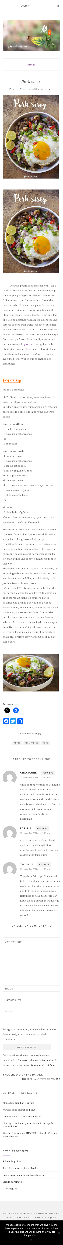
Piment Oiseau (11, 1133)
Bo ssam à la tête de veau (40, 1079)
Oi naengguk (10, 1188)
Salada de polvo (27, 1109)
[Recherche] (58, 6)
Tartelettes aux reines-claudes (20, 1168)
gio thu (28, 344)
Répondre (48, 773)
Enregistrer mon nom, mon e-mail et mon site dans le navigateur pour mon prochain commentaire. (30, 1034)
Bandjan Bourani (24, 1102)
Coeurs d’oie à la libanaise (23, 1074)
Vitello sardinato (12, 1181)
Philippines (31, 743)
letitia (47, 89)
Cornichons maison (29, 1116)
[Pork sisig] (31, 137)
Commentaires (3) (30, 733)
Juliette (7, 1116)
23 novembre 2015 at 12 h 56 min (35, 777)
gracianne (28, 772)
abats (31, 64)
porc (45, 743)
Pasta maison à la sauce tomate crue (24, 1175)
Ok (31, 1239)
